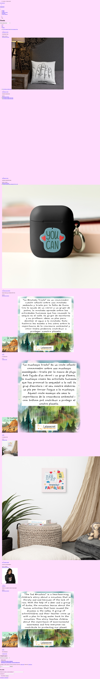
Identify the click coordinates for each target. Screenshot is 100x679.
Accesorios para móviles (6, 290)
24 (2, 26)
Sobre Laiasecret (5, 14)
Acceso (7, 675)
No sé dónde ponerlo (5, 562)
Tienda (3, 10)
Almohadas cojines (5, 32)
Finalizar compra (5, 12)
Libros (3, 354)
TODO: (3, 27)
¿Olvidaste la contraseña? (4, 677)
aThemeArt (30, 664)
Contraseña (2, 673)
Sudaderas (3, 585)
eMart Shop (22, 664)
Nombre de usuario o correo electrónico (7, 671)
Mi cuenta (3, 13)
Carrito (3, 11)
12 (2, 25)
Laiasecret (2, 6)
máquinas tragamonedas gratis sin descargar (10, 662)
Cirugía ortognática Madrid (7, 661)
